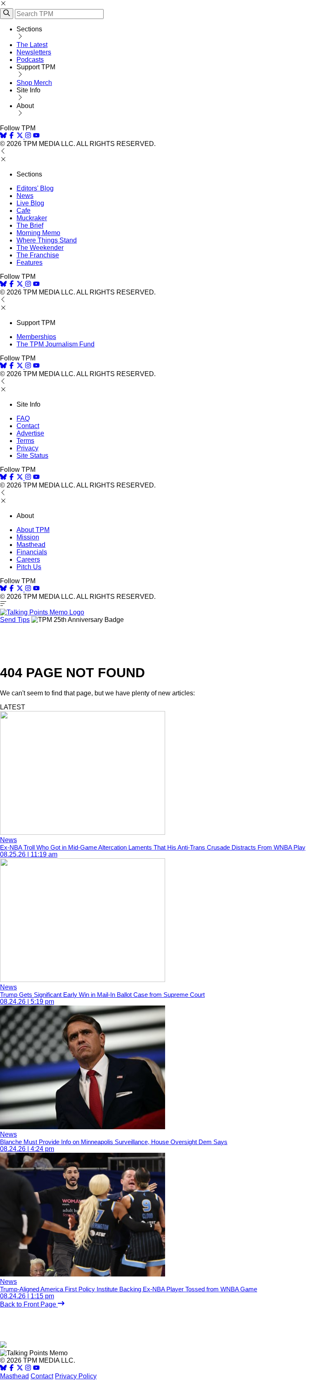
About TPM (33, 529)
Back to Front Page (29, 1304)
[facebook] (11, 136)
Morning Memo (38, 232)
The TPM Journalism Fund (56, 344)
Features (30, 262)
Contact (28, 425)
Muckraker (32, 217)
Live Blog (30, 203)
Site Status (32, 455)
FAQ (23, 418)
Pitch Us (29, 566)
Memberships (36, 336)
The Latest (32, 44)
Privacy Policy (76, 1376)
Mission (28, 537)
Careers (28, 559)
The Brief (30, 225)
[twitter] (20, 1368)
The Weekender (40, 247)
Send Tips (15, 619)
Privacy (27, 448)
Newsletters (34, 52)
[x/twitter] (21, 136)
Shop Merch (34, 82)
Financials (32, 552)
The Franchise (38, 255)
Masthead (31, 544)
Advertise (30, 433)
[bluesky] (3, 136)
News (25, 195)
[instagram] (28, 136)
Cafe (24, 210)
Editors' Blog (35, 188)
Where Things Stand (47, 240)
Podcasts (30, 59)
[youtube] (36, 136)
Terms (25, 440)
